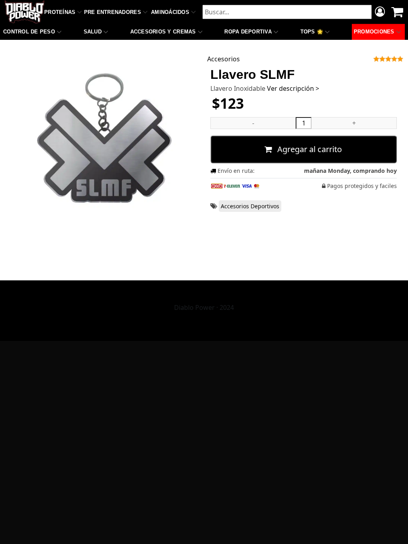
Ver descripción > (293, 88)
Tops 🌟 (312, 32)
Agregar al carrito (308, 149)
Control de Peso (29, 32)
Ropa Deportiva (248, 32)
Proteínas (59, 12)
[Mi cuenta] (380, 12)
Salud (93, 32)
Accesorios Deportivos (250, 206)
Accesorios (223, 59)
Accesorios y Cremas (163, 32)
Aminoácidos (170, 12)
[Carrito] (397, 12)
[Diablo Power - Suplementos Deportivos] (24, 11)
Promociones (374, 32)
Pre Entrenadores (112, 12)
